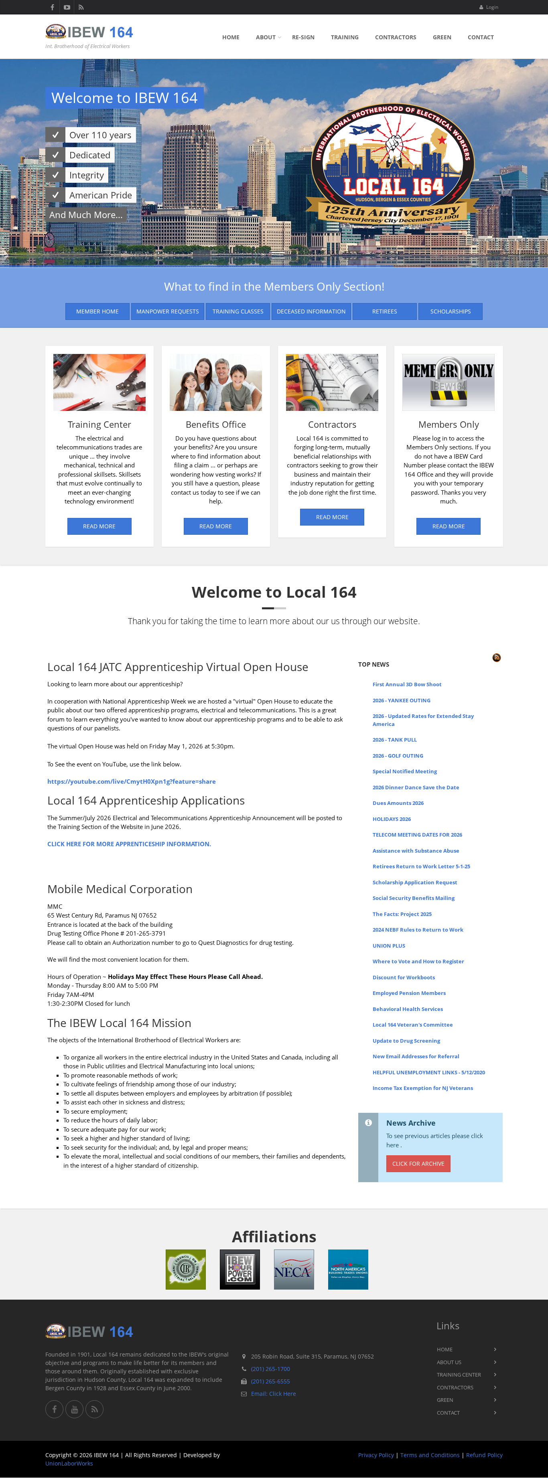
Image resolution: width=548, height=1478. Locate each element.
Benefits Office (216, 425)
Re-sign (303, 37)
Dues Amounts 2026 (398, 803)
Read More (99, 526)
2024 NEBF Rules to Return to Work (418, 929)
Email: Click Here (273, 1393)
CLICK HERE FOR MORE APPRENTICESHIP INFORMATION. (129, 844)
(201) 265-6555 (270, 1381)
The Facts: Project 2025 (402, 914)
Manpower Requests (167, 311)
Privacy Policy (376, 1455)
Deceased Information (311, 311)
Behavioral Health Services (408, 1009)
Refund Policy (484, 1455)
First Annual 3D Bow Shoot (407, 684)
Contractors (395, 37)
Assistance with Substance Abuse (416, 850)
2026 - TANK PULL (395, 739)
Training (345, 37)
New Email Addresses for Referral (416, 1056)
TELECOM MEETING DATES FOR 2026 (417, 834)
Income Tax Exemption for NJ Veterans (423, 1088)
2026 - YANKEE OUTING (401, 700)
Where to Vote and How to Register (418, 961)
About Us (449, 1362)
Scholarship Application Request (415, 882)
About (266, 37)
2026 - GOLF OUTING (398, 755)
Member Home (97, 311)
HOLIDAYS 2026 (392, 819)
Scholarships (450, 311)
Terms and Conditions (430, 1455)
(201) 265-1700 (270, 1369)
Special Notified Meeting (405, 771)
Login (491, 7)
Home (230, 37)
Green (442, 37)
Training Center (99, 425)
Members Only (448, 425)
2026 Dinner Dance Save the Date (416, 787)
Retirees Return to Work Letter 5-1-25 (421, 866)
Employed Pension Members (409, 993)
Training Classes (238, 311)
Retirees (384, 311)
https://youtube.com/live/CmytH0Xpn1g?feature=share (131, 781)
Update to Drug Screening (406, 1040)
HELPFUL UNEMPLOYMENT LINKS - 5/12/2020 (429, 1072)
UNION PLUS (389, 945)
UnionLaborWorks (69, 1463)
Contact (481, 37)
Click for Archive (418, 1163)
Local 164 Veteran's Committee (413, 1024)
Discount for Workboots (404, 977)
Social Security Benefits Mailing (414, 898)
